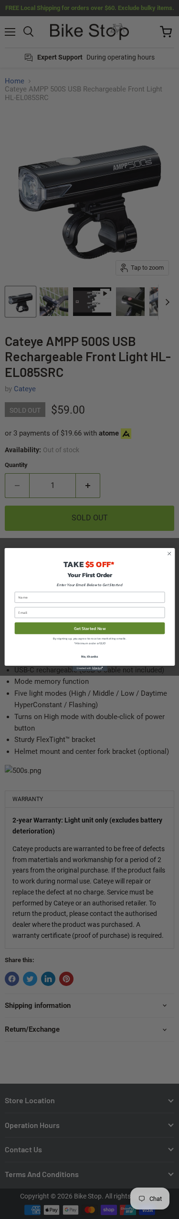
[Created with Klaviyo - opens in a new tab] (89, 668)
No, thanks (89, 656)
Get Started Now (89, 628)
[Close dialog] (169, 554)
